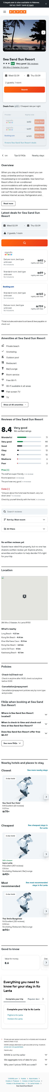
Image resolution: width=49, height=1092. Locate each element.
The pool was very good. (16, 481)
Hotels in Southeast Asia (15, 1083)
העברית (30, 5)
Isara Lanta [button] (7, 863)
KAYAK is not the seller (14, 1054)
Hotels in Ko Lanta (14, 1019)
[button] (46, 4)
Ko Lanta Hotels (33, 1083)
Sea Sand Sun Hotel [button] (11, 803)
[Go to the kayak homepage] (17, 11)
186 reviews (32, 63)
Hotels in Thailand (12, 1081)
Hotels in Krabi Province (31, 1081)
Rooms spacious (12, 477)
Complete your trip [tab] (14, 999)
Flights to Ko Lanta (15, 1015)
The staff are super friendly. (17, 474)
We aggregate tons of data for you (20, 1059)
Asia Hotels (33, 1078)
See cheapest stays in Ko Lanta (38, 826)
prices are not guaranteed (13, 1047)
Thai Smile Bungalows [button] (12, 918)
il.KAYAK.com (13, 1078)
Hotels (23, 1078)
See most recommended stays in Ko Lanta (37, 883)
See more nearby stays (37, 770)
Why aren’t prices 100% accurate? (20, 1064)
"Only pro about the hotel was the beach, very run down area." (22, 494)
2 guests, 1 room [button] (13, 82)
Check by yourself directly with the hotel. (23, 499)
